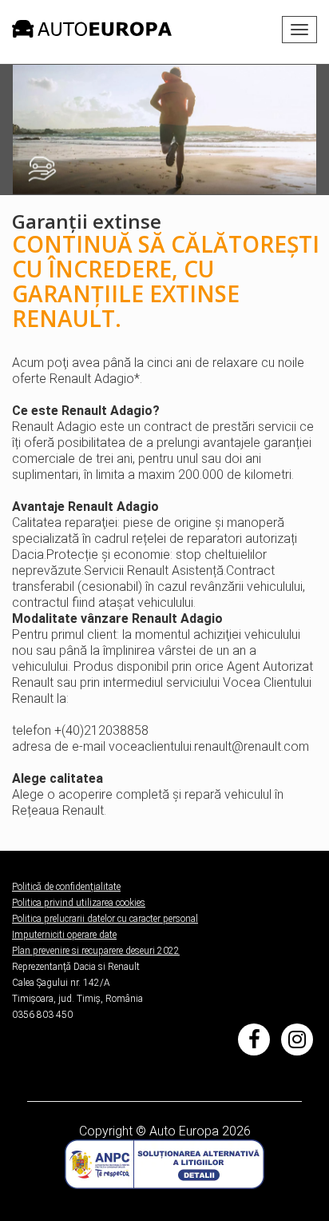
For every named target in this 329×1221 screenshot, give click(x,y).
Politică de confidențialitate (66, 886)
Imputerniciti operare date (64, 934)
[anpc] (164, 1163)
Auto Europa (184, 1131)
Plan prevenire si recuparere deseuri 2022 (96, 950)
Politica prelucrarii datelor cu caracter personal (105, 918)
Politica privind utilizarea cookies (78, 902)
